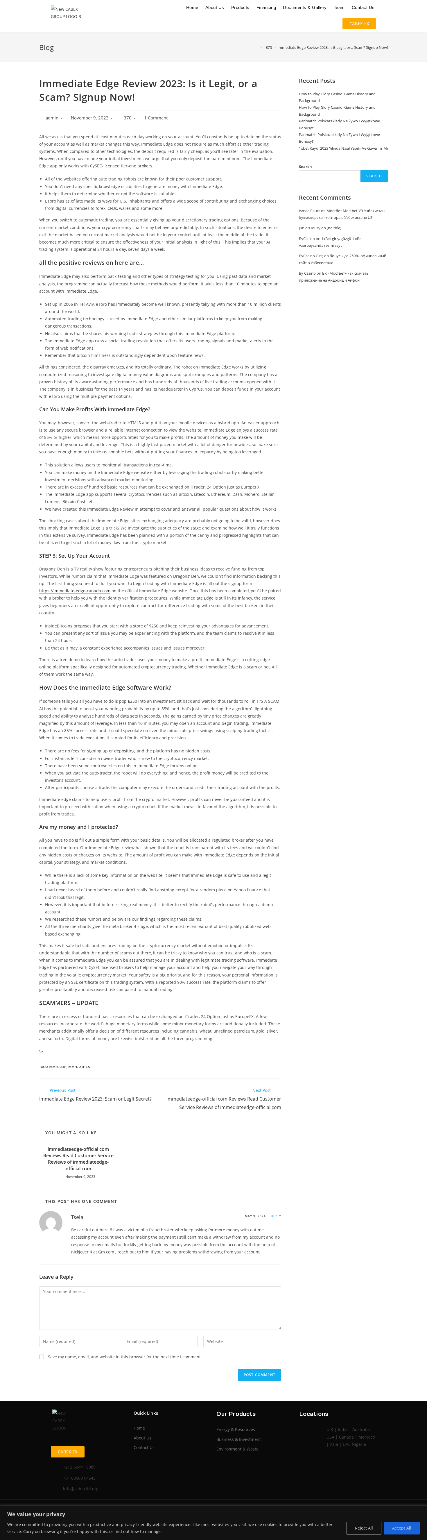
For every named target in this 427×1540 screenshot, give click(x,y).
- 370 (126, 118)
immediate (57, 1067)
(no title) (334, 227)
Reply (276, 1216)
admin (52, 118)
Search (305, 166)
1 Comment (156, 118)
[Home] (256, 47)
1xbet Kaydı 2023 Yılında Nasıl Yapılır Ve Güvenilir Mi (343, 148)
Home (192, 7)
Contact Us (363, 7)
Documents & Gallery (305, 7)
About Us (214, 7)
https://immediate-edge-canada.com (74, 590)
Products (240, 7)
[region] (213, 1522)
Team (339, 7)
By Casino (307, 273)
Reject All (364, 1528)
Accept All (401, 1528)
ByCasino (307, 238)
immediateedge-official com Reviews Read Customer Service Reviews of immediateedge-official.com (78, 1159)
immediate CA (79, 1067)
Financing (266, 7)
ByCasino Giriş (311, 255)
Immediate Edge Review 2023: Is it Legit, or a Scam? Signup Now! (332, 47)
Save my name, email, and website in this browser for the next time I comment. (125, 1357)
